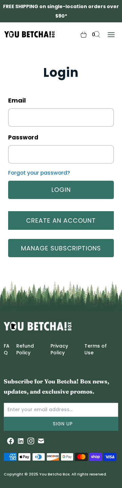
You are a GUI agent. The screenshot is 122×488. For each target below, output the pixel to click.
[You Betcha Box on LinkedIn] (20, 441)
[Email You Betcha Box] (41, 441)
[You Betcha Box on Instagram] (30, 441)
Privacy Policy (59, 349)
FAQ (6, 349)
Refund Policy (25, 349)
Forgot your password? (39, 173)
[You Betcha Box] (17, 34)
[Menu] (111, 34)
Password (23, 137)
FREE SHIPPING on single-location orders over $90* (61, 11)
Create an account (61, 220)
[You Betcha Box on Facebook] (10, 441)
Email (17, 100)
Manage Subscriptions (61, 248)
